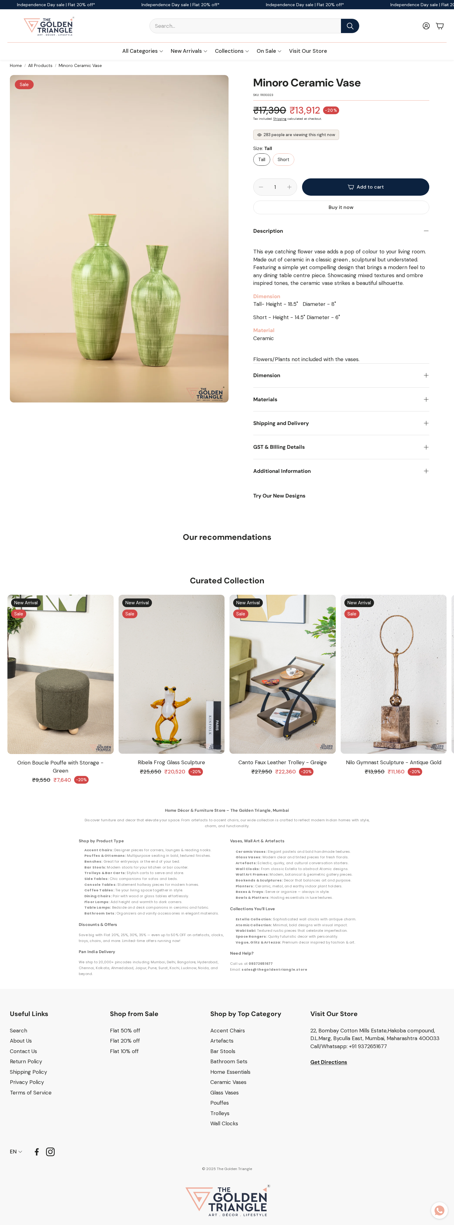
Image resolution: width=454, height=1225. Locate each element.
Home (16, 65)
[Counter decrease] (261, 187)
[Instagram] (50, 1152)
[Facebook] (36, 1152)
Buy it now (341, 207)
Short (283, 159)
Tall (261, 159)
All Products (40, 65)
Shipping (280, 119)
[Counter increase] (289, 187)
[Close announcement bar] (447, 4)
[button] (254, 26)
